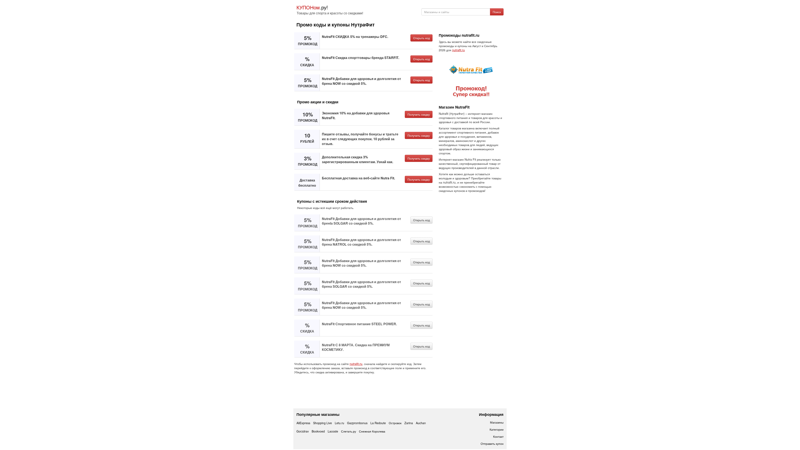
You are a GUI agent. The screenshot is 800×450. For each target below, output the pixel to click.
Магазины (497, 422)
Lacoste (333, 431)
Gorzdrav (302, 431)
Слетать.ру (348, 431)
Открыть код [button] (421, 38)
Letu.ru (339, 423)
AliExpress (303, 423)
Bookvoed (318, 431)
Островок (395, 423)
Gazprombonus (357, 423)
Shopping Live (322, 423)
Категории (497, 429)
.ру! (312, 7)
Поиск (497, 12)
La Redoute (378, 423)
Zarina (408, 423)
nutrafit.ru (356, 364)
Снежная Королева (372, 431)
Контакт (498, 436)
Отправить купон (492, 443)
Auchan (421, 423)
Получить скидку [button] (419, 114)
